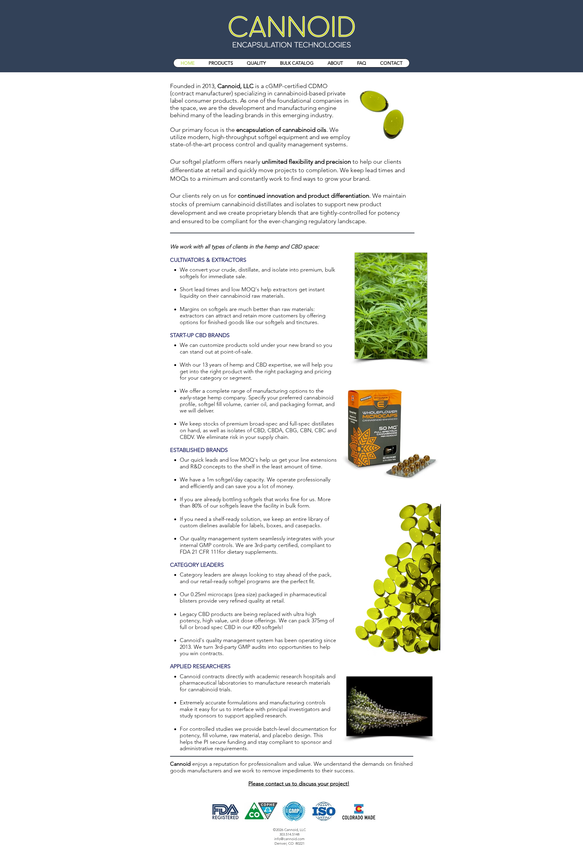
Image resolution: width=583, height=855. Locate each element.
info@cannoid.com (289, 838)
